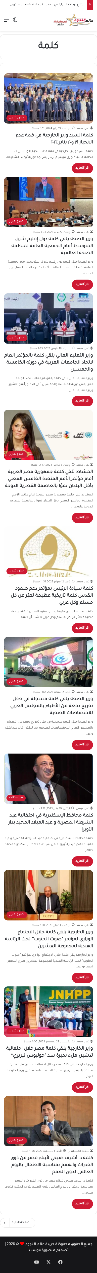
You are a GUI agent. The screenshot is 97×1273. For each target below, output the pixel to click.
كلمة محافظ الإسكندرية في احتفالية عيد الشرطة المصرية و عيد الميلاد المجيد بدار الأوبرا (50, 822)
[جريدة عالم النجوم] (73, 20)
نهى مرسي (82, 808)
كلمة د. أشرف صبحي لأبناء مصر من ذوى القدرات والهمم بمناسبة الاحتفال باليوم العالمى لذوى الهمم (51, 1165)
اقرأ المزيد (82, 168)
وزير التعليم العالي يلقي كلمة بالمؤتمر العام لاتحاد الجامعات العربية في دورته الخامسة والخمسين (48, 362)
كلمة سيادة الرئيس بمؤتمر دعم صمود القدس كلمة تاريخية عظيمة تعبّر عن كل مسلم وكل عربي (52, 595)
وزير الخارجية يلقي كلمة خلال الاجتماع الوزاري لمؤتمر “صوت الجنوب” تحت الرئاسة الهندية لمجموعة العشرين (49, 939)
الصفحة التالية (21, 1222)
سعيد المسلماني (78, 1151)
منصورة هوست (42, 1251)
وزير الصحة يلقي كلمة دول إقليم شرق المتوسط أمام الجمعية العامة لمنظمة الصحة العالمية (52, 246)
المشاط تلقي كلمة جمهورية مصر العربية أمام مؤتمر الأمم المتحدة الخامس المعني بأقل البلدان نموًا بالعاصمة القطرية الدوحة (49, 479)
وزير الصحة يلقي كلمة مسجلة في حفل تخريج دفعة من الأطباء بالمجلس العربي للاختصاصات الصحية (51, 706)
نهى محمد (82, 128)
